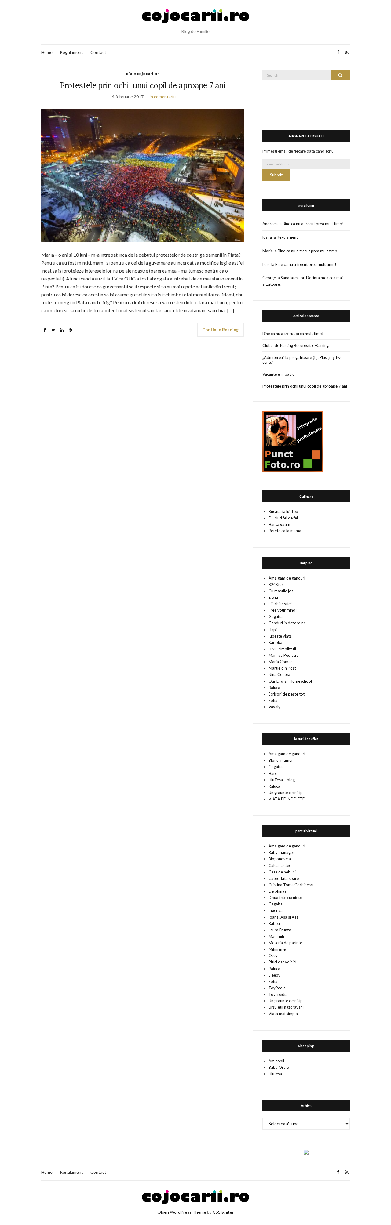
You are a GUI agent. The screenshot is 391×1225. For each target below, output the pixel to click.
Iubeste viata (280, 636)
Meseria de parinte (285, 942)
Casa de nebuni (282, 871)
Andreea (270, 223)
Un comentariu (162, 96)
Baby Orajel (279, 1067)
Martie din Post (282, 668)
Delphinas (277, 891)
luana (267, 237)
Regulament (71, 52)
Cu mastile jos (281, 590)
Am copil (276, 1060)
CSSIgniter (223, 1212)
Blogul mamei (280, 760)
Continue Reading (220, 329)
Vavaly (274, 706)
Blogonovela (280, 858)
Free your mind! (283, 610)
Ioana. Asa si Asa (283, 917)
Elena (273, 597)
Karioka (275, 642)
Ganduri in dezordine (287, 622)
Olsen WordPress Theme (181, 1212)
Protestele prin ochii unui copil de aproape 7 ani (142, 85)
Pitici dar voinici (282, 961)
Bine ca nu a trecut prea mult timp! (313, 223)
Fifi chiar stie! (280, 603)
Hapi (273, 629)
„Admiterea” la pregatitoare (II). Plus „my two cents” (302, 360)
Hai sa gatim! (280, 524)
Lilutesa (275, 1073)
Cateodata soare (284, 878)
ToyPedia (277, 987)
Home (47, 52)
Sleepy (274, 975)
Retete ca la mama (285, 530)
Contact (98, 52)
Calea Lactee (280, 865)
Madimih (276, 936)
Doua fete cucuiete (285, 897)
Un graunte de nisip (286, 792)
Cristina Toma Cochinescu (292, 884)
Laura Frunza (280, 929)
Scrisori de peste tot (287, 694)
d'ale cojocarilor (142, 73)
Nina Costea (279, 674)
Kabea (274, 923)
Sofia (273, 700)
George (269, 277)
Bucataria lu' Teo (283, 511)
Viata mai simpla (283, 1013)
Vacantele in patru (278, 374)
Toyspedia (278, 994)
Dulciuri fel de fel (283, 517)
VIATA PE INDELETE (287, 799)
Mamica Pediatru (284, 655)
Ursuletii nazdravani (286, 1007)
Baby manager (281, 852)
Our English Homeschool (290, 681)
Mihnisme (277, 949)
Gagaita (276, 616)
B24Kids (276, 584)
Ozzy (273, 955)
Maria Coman (281, 661)
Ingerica (276, 910)
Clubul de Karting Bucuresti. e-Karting (295, 345)
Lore (266, 264)
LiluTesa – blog (282, 779)
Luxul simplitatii (282, 648)
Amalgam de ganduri (287, 578)
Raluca (274, 687)
